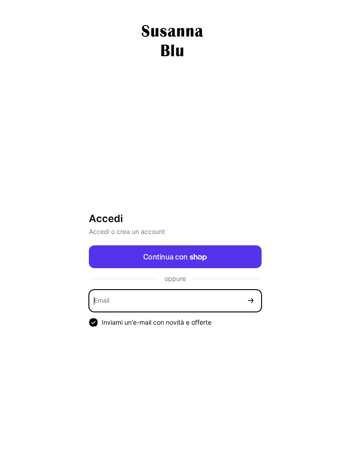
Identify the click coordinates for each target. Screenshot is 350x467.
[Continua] (250, 301)
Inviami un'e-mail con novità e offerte (156, 322)
